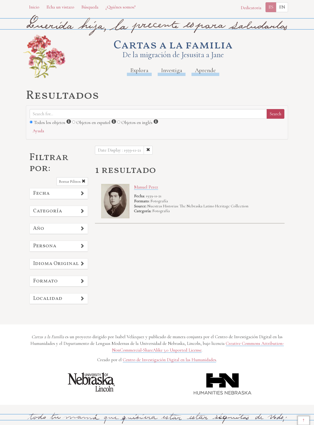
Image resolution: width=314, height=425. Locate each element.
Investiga (171, 70)
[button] (59, 193)
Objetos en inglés (136, 122)
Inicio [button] (34, 7)
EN (282, 7)
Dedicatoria (251, 8)
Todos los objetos (49, 122)
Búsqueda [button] (89, 7)
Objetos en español (93, 122)
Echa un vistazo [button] (60, 7)
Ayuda (38, 131)
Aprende (205, 70)
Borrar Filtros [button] (70, 181)
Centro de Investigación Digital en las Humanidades (169, 360)
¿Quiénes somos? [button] (121, 7)
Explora (139, 70)
